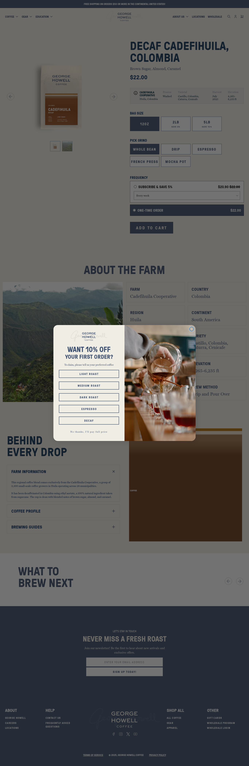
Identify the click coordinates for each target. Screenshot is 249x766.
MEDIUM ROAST (89, 386)
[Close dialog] (191, 329)
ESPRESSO (89, 409)
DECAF (89, 421)
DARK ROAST (89, 397)
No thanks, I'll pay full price (89, 432)
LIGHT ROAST (89, 374)
